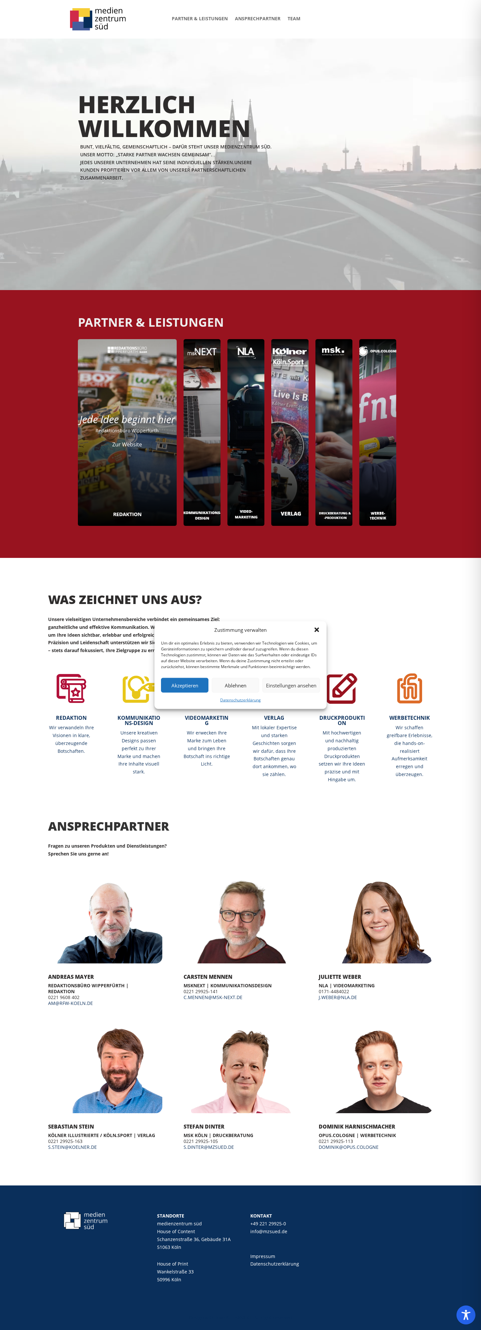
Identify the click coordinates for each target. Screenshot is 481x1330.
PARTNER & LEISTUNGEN (200, 18)
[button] (316, 630)
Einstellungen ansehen (291, 685)
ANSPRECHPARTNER (257, 18)
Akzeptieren (184, 685)
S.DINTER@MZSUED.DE (209, 1147)
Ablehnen (235, 685)
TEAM (294, 18)
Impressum (262, 1256)
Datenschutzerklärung (240, 700)
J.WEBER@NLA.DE (338, 997)
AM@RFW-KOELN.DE (70, 1003)
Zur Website (127, 444)
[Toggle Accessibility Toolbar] (466, 1315)
